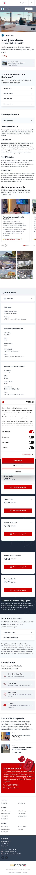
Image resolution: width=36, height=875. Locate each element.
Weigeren (18, 471)
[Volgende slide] (6, 245)
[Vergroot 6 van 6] (32, 272)
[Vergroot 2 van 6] (32, 253)
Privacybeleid (22, 826)
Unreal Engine (22, 816)
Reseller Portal (5, 829)
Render (3, 808)
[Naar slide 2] (26, 245)
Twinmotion (4, 816)
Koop (30, 9)
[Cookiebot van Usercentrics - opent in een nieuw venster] (26, 402)
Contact (20, 829)
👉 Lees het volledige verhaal (11, 239)
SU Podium (4, 818)
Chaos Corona (5, 813)
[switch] (31, 437)
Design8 (4, 823)
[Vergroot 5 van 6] (15, 272)
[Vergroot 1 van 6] (15, 253)
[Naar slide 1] (24, 245)
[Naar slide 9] (34, 245)
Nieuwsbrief (4, 831)
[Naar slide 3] (27, 245)
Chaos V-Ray (22, 811)
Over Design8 (5, 826)
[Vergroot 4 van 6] (32, 263)
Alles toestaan (18, 460)
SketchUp (4, 803)
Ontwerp (4, 800)
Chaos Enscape (5, 811)
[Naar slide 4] (28, 245)
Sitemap (25, 872)
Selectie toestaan (18, 466)
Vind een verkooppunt (19, 487)
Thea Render (22, 813)
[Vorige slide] (3, 245)
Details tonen (26, 454)
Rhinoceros (21, 803)
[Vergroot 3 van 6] (15, 263)
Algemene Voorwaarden (15, 872)
